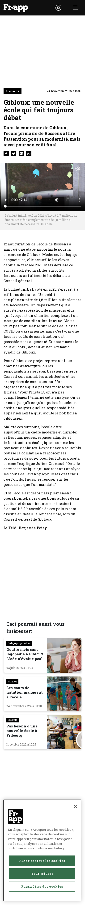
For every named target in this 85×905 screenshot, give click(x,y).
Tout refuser (42, 873)
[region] (42, 850)
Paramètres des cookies (42, 886)
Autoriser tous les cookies (42, 861)
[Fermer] (75, 806)
